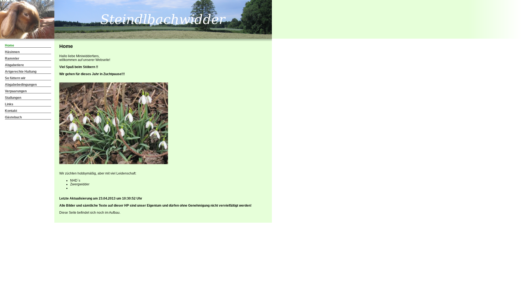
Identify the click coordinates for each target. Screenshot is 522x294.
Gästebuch (13, 117)
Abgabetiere (14, 65)
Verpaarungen (16, 91)
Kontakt (11, 111)
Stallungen (13, 98)
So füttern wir (15, 78)
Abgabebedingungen (21, 85)
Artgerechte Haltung (20, 72)
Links (9, 104)
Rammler (12, 58)
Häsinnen (12, 52)
